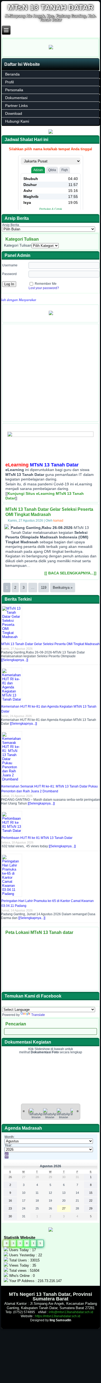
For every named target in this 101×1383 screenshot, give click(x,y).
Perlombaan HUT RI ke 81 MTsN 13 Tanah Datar (36, 838)
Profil (9, 82)
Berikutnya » (62, 588)
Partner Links (16, 105)
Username (10, 265)
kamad (58, 520)
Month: (10, 1137)
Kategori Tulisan (18, 245)
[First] (24, 1111)
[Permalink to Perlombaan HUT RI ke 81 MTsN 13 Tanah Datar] (12, 831)
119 (43, 588)
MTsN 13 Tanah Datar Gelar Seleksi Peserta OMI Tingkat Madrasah (50, 644)
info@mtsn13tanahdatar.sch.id (71, 1312)
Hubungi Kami (17, 121)
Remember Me (46, 284)
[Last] (77, 1111)
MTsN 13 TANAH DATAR (50, 7)
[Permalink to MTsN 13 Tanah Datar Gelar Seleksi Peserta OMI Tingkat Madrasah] (12, 637)
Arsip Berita (10, 225)
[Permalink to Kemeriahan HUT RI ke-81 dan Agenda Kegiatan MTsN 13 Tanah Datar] (12, 699)
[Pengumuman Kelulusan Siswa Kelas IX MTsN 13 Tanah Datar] (51, 315)
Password (9, 274)
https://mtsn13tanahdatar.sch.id (57, 1316)
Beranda (12, 74)
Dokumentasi (16, 98)
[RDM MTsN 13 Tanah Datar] (50, 133)
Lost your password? (44, 288)
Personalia (14, 90)
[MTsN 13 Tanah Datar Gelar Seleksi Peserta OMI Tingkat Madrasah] (8, 528)
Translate (38, 1015)
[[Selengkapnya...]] (14, 660)
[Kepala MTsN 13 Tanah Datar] (51, 50)
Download (13, 113)
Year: (8, 1145)
